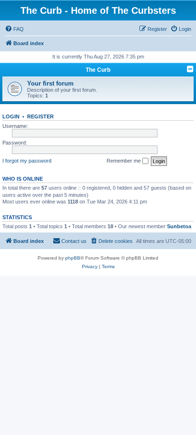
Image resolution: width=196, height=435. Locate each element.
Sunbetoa (179, 226)
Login (11, 116)
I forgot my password (26, 161)
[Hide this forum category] (190, 69)
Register (40, 116)
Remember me (124, 161)
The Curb (98, 70)
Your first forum (50, 83)
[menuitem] (14, 29)
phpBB (72, 258)
